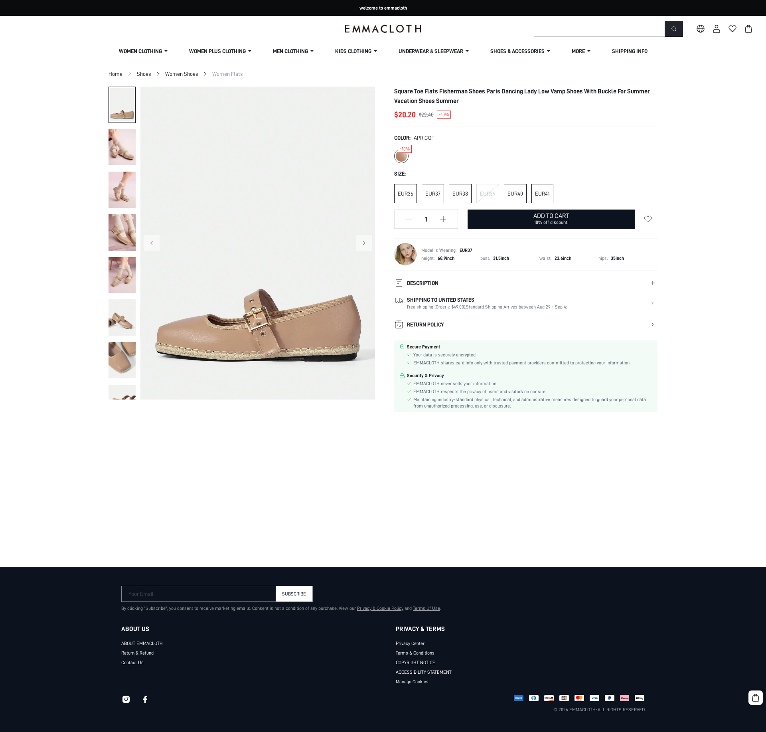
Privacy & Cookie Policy (380, 608)
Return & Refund (137, 653)
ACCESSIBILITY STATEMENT (424, 672)
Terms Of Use (426, 608)
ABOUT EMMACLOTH (142, 643)
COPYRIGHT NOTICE (415, 662)
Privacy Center (410, 643)
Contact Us (132, 662)
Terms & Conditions (415, 653)
